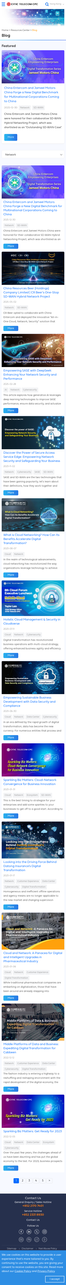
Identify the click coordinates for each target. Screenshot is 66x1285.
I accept (55, 1279)
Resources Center (20, 30)
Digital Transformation (34, 887)
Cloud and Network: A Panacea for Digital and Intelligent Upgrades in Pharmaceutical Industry (32, 957)
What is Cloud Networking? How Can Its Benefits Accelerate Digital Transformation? (31, 539)
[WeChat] (28, 1239)
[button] (5, 4)
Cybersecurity (30, 390)
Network (24, 107)
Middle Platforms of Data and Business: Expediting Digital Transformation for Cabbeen (31, 1048)
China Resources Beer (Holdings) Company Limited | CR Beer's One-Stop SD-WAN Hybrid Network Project (31, 292)
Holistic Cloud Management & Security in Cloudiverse (31, 621)
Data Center (33, 717)
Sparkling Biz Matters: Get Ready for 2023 (32, 1131)
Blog (34, 30)
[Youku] (44, 1239)
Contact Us (33, 1198)
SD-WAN (38, 107)
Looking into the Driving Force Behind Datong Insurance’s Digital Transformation (30, 866)
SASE (37, 472)
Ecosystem (32, 795)
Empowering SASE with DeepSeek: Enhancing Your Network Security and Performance (30, 375)
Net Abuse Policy (48, 1248)
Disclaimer (27, 1248)
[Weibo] (36, 1239)
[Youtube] (21, 1239)
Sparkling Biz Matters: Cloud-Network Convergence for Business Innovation (29, 782)
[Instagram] (44, 1231)
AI (6, 390)
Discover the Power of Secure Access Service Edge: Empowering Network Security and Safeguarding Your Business (31, 457)
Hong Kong (55, 4)
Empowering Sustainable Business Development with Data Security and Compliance (29, 702)
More (11, 137)
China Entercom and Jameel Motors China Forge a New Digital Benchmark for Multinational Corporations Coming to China (31, 94)
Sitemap (11, 1248)
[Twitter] (36, 1231)
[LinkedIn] (28, 1231)
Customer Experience (28, 881)
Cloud (8, 554)
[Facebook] (21, 1231)
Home (5, 30)
